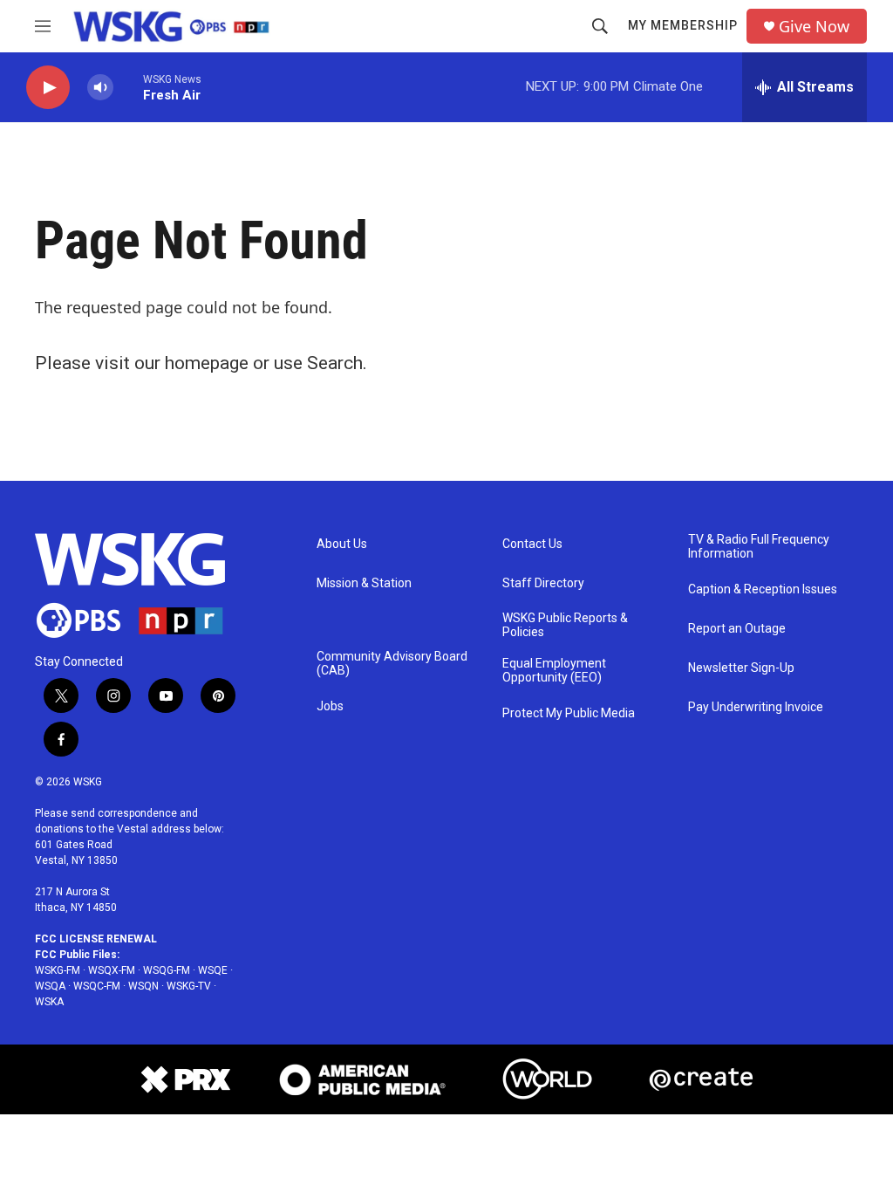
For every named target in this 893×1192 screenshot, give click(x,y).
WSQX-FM (111, 970)
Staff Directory (543, 583)
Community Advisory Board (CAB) (392, 663)
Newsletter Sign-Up (741, 668)
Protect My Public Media (568, 713)
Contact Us (532, 544)
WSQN (143, 986)
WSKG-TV (189, 986)
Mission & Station (364, 583)
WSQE (213, 970)
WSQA (50, 986)
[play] (48, 88)
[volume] (100, 87)
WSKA (49, 1002)
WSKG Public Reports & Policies (565, 625)
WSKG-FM (57, 970)
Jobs (330, 706)
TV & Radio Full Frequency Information (758, 546)
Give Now (814, 26)
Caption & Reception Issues (762, 589)
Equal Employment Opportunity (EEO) (554, 670)
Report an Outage (737, 628)
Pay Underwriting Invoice (755, 707)
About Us (342, 544)
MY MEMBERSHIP (683, 25)
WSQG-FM (166, 970)
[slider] (128, 87)
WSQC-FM (96, 986)
